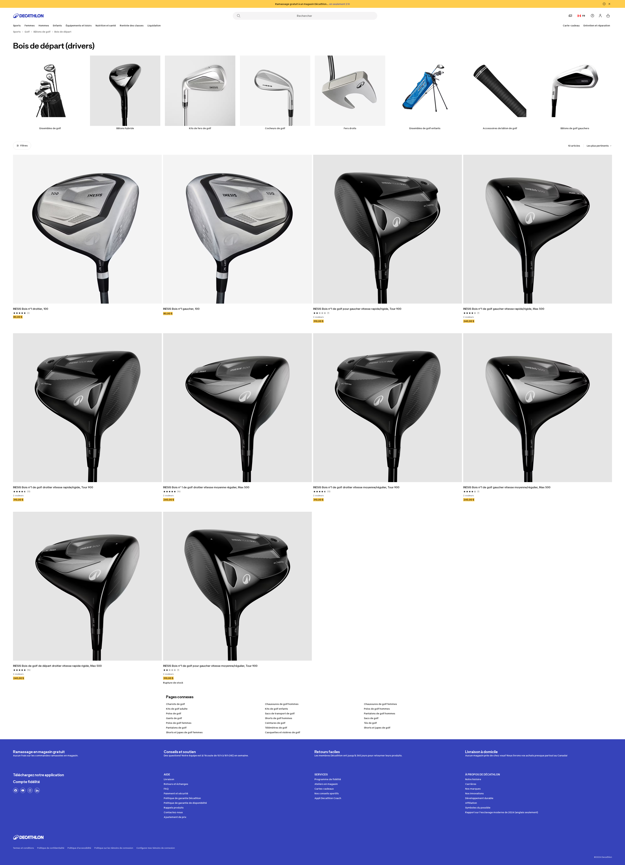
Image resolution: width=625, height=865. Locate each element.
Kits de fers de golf (200, 128)
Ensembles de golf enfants (424, 128)
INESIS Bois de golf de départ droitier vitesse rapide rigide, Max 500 (57, 665)
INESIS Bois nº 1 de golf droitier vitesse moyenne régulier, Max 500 (206, 487)
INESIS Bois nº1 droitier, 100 (30, 308)
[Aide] (592, 16)
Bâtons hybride (125, 128)
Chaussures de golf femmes (380, 704)
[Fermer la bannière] (609, 4)
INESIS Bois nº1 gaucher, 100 (181, 308)
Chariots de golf (175, 704)
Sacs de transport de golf (280, 713)
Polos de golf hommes (377, 708)
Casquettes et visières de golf (282, 732)
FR (583, 15)
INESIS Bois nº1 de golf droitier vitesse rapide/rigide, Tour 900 (53, 487)
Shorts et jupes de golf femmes (184, 732)
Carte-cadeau (571, 25)
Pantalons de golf (176, 727)
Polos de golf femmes (178, 723)
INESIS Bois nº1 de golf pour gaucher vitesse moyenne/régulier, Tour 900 (210, 665)
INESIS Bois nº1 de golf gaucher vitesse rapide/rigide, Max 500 (503, 308)
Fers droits (350, 128)
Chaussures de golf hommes (282, 704)
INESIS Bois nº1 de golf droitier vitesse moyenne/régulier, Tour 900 (356, 487)
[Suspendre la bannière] (604, 4)
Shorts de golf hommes (278, 718)
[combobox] (599, 145)
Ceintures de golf (275, 723)
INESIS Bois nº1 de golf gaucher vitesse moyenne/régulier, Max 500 (506, 487)
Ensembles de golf (50, 128)
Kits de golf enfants (276, 708)
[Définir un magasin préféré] (570, 16)
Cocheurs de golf (275, 128)
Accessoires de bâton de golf (500, 128)
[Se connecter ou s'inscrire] (600, 16)
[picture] (87, 229)
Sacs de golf (371, 718)
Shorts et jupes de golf (377, 727)
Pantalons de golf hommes (379, 713)
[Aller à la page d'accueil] (28, 16)
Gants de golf (174, 718)
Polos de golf (173, 713)
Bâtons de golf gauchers (575, 128)
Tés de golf (370, 723)
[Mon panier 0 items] (608, 16)
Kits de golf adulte (177, 708)
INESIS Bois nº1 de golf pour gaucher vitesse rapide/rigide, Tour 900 (357, 308)
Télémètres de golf (276, 727)
